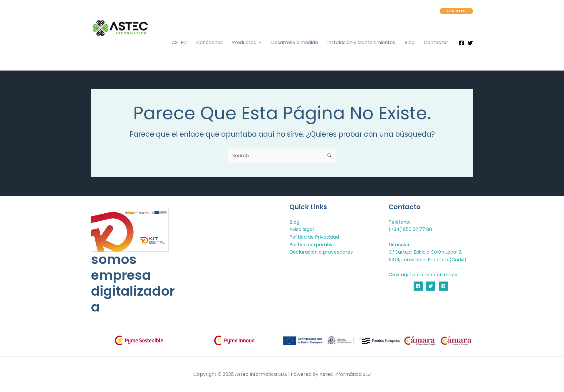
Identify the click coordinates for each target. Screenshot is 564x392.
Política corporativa (312, 244)
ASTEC (179, 42)
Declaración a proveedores (321, 252)
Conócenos (209, 42)
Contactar (436, 42)
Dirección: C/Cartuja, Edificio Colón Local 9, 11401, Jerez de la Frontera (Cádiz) (427, 252)
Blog (409, 42)
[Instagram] (443, 286)
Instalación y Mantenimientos (361, 42)
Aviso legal (301, 229)
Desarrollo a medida (294, 42)
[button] (456, 11)
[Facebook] (461, 43)
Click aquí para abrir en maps (423, 274)
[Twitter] (470, 43)
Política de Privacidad (314, 237)
